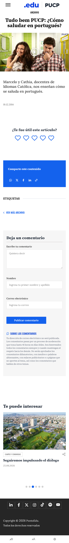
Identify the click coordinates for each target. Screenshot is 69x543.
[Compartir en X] (17, 180)
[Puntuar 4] (42, 138)
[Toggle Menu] (8, 4)
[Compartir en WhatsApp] (10, 180)
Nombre (11, 278)
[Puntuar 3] (34, 138)
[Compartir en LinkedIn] (29, 180)
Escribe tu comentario (19, 246)
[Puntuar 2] (26, 138)
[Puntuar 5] (51, 138)
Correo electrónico (17, 298)
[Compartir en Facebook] (23, 180)
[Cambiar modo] (55, 539)
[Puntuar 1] (17, 138)
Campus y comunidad (13, 454)
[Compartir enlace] (64, 454)
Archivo (34, 12)
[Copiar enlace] (36, 180)
